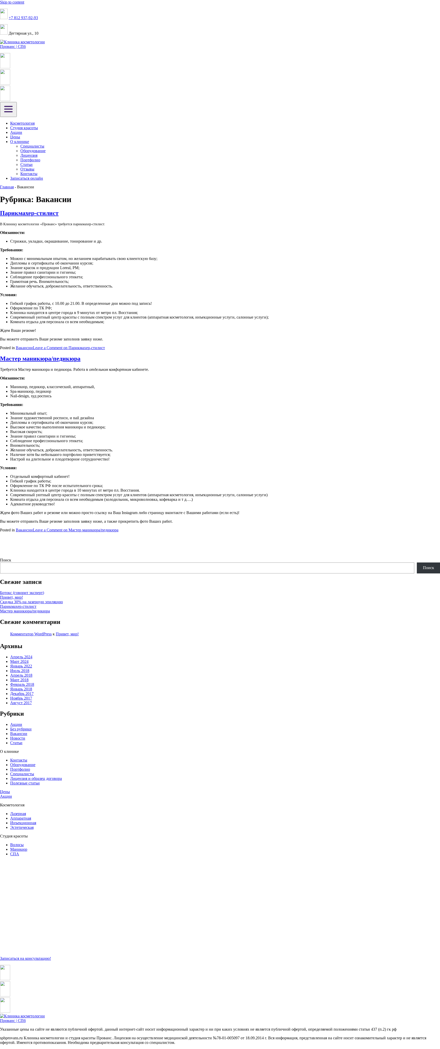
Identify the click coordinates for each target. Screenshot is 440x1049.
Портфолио (30, 160)
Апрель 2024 (21, 657)
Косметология (22, 123)
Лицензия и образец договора (36, 778)
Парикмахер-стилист (29, 213)
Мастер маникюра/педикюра (40, 358)
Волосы (17, 845)
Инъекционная (23, 823)
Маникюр (18, 849)
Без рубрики (21, 729)
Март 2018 (19, 680)
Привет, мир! (11, 597)
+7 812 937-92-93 (23, 18)
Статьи (26, 164)
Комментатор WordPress (31, 634)
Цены (15, 137)
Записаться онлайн (26, 178)
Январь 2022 (21, 666)
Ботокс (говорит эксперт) (22, 593)
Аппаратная (20, 818)
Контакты (28, 174)
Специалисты (32, 146)
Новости (17, 738)
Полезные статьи (25, 783)
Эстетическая (22, 827)
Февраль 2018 (22, 684)
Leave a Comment (69, 348)
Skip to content (12, 2)
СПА (14, 854)
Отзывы (27, 169)
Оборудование (33, 151)
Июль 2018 (19, 670)
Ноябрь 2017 (21, 698)
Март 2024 (19, 661)
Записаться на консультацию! (25, 958)
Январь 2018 (21, 689)
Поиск (5, 560)
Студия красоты (24, 128)
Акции (16, 132)
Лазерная (18, 813)
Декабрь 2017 (22, 693)
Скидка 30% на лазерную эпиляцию (31, 602)
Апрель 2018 (21, 675)
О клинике (19, 141)
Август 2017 (21, 703)
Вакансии (24, 348)
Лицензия (28, 155)
